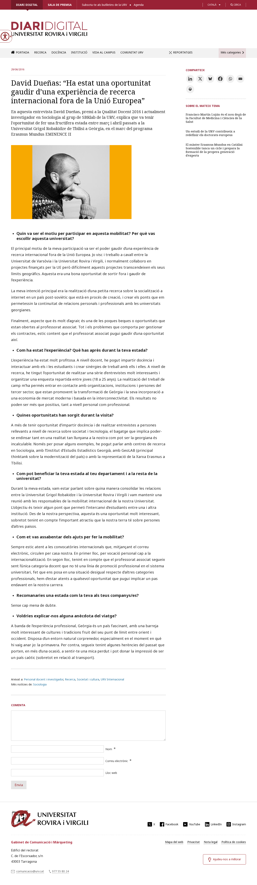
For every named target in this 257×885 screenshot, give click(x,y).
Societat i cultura (88, 679)
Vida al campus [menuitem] (103, 52)
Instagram (239, 824)
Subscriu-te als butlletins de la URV (104, 5)
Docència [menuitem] (58, 52)
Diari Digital (27, 5)
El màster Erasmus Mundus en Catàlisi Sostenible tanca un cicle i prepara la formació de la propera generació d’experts (214, 149)
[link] (49, 31)
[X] (200, 79)
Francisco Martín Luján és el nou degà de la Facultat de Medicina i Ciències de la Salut (216, 118)
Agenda (139, 5)
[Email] (240, 79)
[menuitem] (174, 842)
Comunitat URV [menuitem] (131, 52)
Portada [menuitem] (22, 52)
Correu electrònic (116, 761)
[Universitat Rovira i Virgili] (49, 818)
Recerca (70, 679)
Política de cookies (233, 842)
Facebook (171, 824)
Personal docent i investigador (43, 679)
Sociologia (40, 684)
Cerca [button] (237, 4)
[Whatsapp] (230, 79)
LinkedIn (216, 824)
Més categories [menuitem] (231, 52)
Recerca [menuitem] (40, 52)
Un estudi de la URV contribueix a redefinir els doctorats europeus (210, 133)
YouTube (194, 824)
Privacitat (193, 842)
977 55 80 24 (60, 871)
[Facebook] (220, 79)
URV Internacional (112, 679)
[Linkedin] (190, 79)
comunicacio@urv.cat (30, 871)
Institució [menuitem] (79, 52)
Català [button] (212, 4)
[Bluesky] (210, 79)
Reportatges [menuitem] (183, 52)
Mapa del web (174, 842)
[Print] (190, 89)
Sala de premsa (60, 5)
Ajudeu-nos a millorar (227, 859)
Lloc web (111, 773)
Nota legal (210, 842)
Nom (108, 749)
